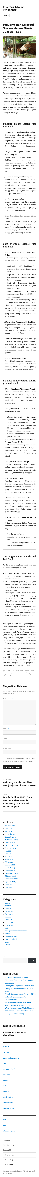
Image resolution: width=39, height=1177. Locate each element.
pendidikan (9, 922)
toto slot (6, 1075)
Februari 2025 (10, 865)
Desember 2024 (11, 870)
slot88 (5, 1125)
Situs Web (7, 748)
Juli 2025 (8, 851)
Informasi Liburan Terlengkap (13, 8)
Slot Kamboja (8, 1160)
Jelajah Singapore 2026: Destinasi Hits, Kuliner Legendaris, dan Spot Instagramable (20, 997)
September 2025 (11, 845)
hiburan (8, 909)
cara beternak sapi (18, 673)
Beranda (6, 1140)
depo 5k (6, 1052)
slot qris (6, 1091)
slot (6, 928)
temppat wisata (11, 936)
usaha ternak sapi (28, 675)
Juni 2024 (9, 887)
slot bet (6, 1047)
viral (6, 942)
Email (6, 738)
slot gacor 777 (8, 1108)
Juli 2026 (8, 829)
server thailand (9, 1069)
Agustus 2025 (10, 848)
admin (8, 670)
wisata (7, 945)
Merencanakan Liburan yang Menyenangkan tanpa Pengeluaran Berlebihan (19, 980)
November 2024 (11, 873)
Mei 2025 (8, 856)
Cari (4, 956)
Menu (6, 15)
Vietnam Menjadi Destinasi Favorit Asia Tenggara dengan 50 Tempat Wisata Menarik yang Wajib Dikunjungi (20, 1005)
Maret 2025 (9, 862)
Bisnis (27, 670)
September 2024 (11, 879)
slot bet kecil (8, 1103)
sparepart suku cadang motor (16, 931)
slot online (7, 1080)
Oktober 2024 (10, 876)
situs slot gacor (9, 1131)
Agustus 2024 (10, 882)
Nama (6, 728)
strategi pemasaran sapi (14, 675)
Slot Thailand (8, 1165)
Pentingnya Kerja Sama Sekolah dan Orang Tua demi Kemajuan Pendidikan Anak (20, 988)
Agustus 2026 (10, 826)
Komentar (8, 698)
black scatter (8, 1097)
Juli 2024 (8, 884)
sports (7, 934)
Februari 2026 (10, 831)
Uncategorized (11, 939)
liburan (8, 917)
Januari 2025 (10, 868)
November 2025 (11, 840)
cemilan (8, 906)
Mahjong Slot (8, 1155)
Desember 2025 (11, 837)
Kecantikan (9, 911)
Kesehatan (9, 914)
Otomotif (8, 920)
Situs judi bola (8, 1145)
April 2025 (9, 859)
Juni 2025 (9, 854)
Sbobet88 (7, 1150)
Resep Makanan (11, 925)
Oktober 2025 (10, 843)
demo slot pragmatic (11, 1058)
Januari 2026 (10, 834)
